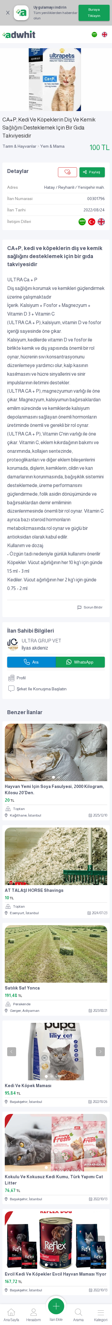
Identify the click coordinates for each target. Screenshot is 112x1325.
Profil (21, 677)
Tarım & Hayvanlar (19, 146)
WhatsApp (83, 662)
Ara (35, 662)
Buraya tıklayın (94, 12)
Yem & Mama (52, 146)
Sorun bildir (93, 607)
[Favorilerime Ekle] (67, 172)
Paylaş (94, 172)
